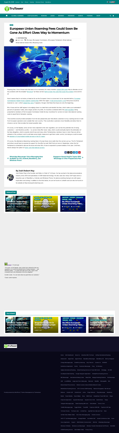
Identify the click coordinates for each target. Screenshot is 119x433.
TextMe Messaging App (67, 407)
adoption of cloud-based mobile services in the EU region (27, 136)
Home (62, 355)
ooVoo (84, 392)
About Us (77, 355)
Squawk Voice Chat (90, 399)
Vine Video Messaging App (83, 414)
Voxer (112, 418)
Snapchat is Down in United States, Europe (44, 202)
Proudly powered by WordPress (12, 392)
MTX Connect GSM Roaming (84, 388)
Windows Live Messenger (78, 426)
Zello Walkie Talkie (79, 429)
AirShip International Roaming (103, 355)
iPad (22, 2)
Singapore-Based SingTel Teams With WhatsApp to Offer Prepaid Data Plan (67, 157)
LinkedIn (64, 180)
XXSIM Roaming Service (67, 429)
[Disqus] (45, 237)
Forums (90, 15)
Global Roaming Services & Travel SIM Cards (88, 370)
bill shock (30, 92)
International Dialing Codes (77, 377)
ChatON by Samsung (79, 362)
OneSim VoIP (70, 392)
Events (76, 366)
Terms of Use (101, 403)
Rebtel (62, 396)
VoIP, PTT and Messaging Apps (69, 418)
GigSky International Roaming (68, 370)
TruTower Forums (65, 411)
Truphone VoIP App (106, 407)
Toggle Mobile (77, 407)
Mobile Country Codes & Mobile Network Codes (89, 384)
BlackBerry (48, 2)
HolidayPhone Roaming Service (100, 373)
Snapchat (37, 199)
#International (67, 40)
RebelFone (109, 392)
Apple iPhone (78, 358)
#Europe (29, 40)
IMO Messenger (65, 377)
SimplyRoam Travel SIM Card (101, 396)
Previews (71, 15)
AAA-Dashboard (69, 355)
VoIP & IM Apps (32, 15)
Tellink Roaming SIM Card (81, 403)
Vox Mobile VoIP (91, 418)
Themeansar (37, 392)
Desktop (32, 2)
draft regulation (69, 109)
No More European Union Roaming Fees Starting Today (72, 203)
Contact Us (98, 362)
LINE (62, 381)
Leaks (52, 15)
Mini (109, 381)
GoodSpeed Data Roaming (67, 373)
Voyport (73, 422)
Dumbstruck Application (67, 366)
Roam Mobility (68, 396)
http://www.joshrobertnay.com (33, 183)
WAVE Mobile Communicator (84, 422)
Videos (80, 15)
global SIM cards (62, 89)
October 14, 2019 (41, 327)
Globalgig (103, 370)
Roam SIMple (77, 396)
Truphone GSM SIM (94, 407)
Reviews (61, 15)
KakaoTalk (88, 377)
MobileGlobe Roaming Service (68, 388)
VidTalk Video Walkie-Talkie (68, 414)
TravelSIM (72, 197)
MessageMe (103, 381)
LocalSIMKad (67, 381)
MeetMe (97, 381)
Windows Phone (40, 2)
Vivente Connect (96, 414)
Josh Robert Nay (22, 38)
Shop (98, 15)
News (11, 25)
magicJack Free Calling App (80, 381)
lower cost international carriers (34, 147)
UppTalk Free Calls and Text (95, 411)
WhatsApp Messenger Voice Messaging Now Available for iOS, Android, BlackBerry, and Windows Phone (26, 158)
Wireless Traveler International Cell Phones (98, 426)
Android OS (63, 358)
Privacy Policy (89, 429)
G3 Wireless (99, 366)
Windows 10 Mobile (65, 426)
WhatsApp (103, 320)
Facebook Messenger (84, 366)
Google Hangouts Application (83, 373)
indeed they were (28, 103)
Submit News (99, 399)
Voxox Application (65, 422)
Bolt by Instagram (109, 358)
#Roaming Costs (37, 42)
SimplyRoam (65, 197)
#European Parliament (55, 40)
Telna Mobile (93, 403)
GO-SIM (110, 370)
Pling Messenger (101, 392)
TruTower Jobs (75, 411)
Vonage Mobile (82, 418)
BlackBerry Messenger (89, 358)
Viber (105, 411)
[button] (110, 16)
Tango (106, 399)
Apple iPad (71, 358)
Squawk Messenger (78, 399)
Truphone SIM (79, 197)
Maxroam (90, 381)
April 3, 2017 (96, 327)
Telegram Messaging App (67, 403)
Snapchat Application (66, 399)
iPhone (26, 2)
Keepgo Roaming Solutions (99, 377)
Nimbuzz (63, 392)
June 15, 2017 (68, 327)
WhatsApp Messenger (104, 422)
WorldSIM (64, 199)
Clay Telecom (89, 362)
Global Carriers (17, 15)
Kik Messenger (111, 377)
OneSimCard (78, 392)
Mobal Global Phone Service (68, 384)
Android (17, 2)
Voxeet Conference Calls (103, 418)
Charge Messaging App (67, 362)
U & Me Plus (83, 411)
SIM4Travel (89, 396)
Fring (93, 366)
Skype (111, 396)
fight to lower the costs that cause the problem (59, 92)
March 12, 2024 (13, 327)
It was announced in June (58, 101)
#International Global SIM (24, 42)
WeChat (95, 422)
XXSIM (70, 199)
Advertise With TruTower (87, 355)
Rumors (44, 15)
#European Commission (40, 40)
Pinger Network (91, 392)
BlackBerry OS (100, 358)
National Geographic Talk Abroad (102, 388)
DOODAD (104, 362)
